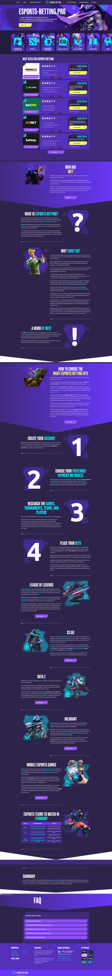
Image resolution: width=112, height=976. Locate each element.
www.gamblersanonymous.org (65, 960)
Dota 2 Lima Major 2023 (37, 832)
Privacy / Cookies (15, 955)
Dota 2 (41, 680)
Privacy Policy (14, 952)
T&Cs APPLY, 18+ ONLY (74, 76)
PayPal (70, 481)
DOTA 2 (33, 49)
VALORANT (78, 49)
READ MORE (69, 422)
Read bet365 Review (31, 111)
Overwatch (83, 724)
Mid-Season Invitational (46, 599)
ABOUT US (68, 197)
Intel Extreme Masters (78, 648)
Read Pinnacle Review (31, 76)
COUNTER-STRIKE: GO (18, 49)
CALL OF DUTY (63, 49)
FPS (88, 636)
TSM (25, 833)
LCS (25, 599)
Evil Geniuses (25, 839)
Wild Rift (23, 772)
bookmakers (24, 226)
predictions (55, 880)
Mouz (25, 827)
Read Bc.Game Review (31, 94)
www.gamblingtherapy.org (64, 956)
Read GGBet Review (31, 129)
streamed (39, 592)
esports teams (43, 221)
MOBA (47, 589)
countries (23, 334)
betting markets (78, 282)
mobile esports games (47, 769)
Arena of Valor (47, 770)
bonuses (81, 289)
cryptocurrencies (54, 483)
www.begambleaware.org (63, 958)
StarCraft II (54, 392)
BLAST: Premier (54, 650)
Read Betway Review (31, 146)
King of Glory (55, 770)
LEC (22, 599)
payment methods (66, 284)
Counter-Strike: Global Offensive (63, 636)
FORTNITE (93, 49)
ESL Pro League (69, 650)
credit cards (80, 481)
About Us (23, 25)
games (41, 226)
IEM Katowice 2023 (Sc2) (37, 828)
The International (43, 693)
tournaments (52, 221)
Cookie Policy (14, 950)
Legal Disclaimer (15, 954)
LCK (27, 599)
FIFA (108, 49)
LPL (30, 599)
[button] (56, 152)
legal (29, 334)
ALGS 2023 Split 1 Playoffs (37, 834)
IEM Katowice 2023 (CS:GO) (37, 826)
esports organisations (68, 733)
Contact (24, 952)
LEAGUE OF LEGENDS (48, 49)
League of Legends (26, 589)
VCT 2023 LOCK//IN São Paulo (37, 841)
